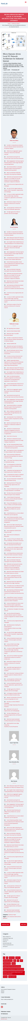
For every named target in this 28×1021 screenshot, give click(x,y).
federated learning (8, 960)
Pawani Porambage (14, 227)
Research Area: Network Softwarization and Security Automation (13, 973)
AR (8, 916)
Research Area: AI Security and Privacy (12, 966)
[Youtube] (2, 1007)
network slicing (7, 963)
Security (5, 976)
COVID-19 (18, 957)
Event (5, 941)
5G (7, 916)
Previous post (5, 924)
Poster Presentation (8, 944)
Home (9, 23)
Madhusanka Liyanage (14, 65)
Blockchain (11, 957)
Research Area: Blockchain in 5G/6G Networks (13, 969)
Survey (5, 946)
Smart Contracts (12, 976)
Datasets (5, 940)
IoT (18, 960)
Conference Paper (15, 23)
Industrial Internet (14, 916)
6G (7, 957)
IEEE (15, 960)
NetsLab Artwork (4, 1019)
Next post (23, 924)
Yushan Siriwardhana (12, 63)
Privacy (13, 963)
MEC (21, 960)
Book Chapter (7, 936)
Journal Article (7, 943)
